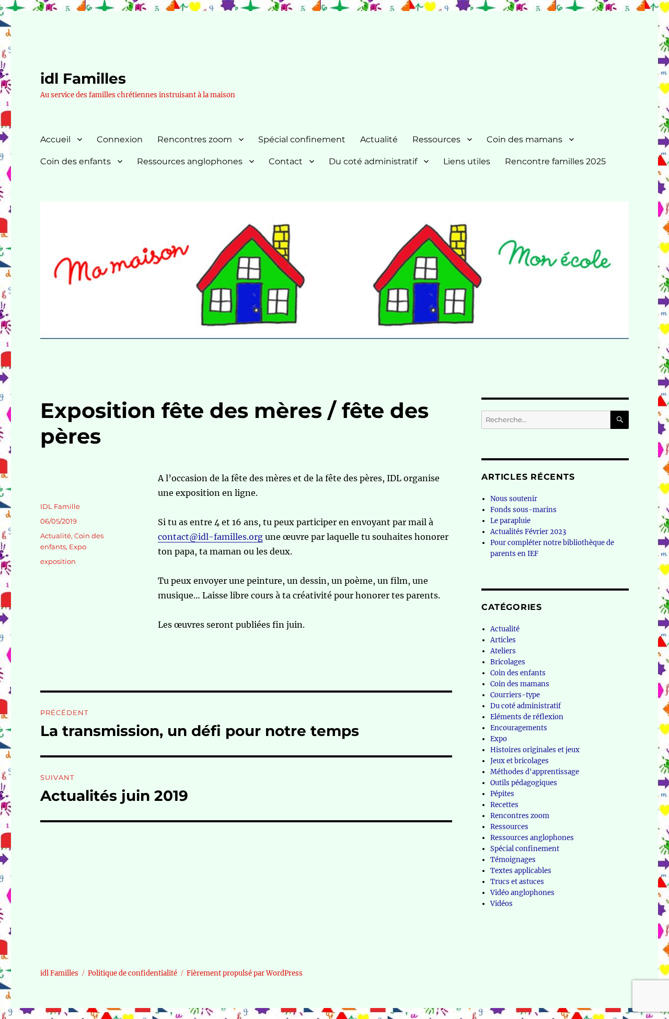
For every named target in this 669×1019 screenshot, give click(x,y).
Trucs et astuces (517, 881)
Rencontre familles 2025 (555, 161)
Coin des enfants (75, 161)
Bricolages (507, 662)
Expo (77, 546)
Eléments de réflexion (526, 716)
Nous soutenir (513, 498)
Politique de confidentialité (132, 973)
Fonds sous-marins (523, 509)
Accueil (55, 139)
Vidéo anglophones (522, 892)
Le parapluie (510, 520)
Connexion (120, 139)
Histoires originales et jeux (535, 749)
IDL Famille (60, 506)
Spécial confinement (301, 139)
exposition (58, 561)
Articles (503, 640)
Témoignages (513, 859)
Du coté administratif (373, 161)
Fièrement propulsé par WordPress (245, 973)
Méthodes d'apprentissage (534, 771)
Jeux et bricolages (519, 760)
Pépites (502, 793)
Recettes (504, 804)
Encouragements (518, 727)
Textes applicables (520, 870)
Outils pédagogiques (523, 782)
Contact (286, 161)
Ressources (436, 139)
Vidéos (501, 903)
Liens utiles (466, 161)
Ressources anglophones (190, 161)
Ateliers (503, 651)
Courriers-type (515, 694)
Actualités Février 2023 (528, 531)
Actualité (379, 139)
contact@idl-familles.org (210, 536)
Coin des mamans (524, 139)
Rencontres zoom (194, 139)
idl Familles (83, 78)
